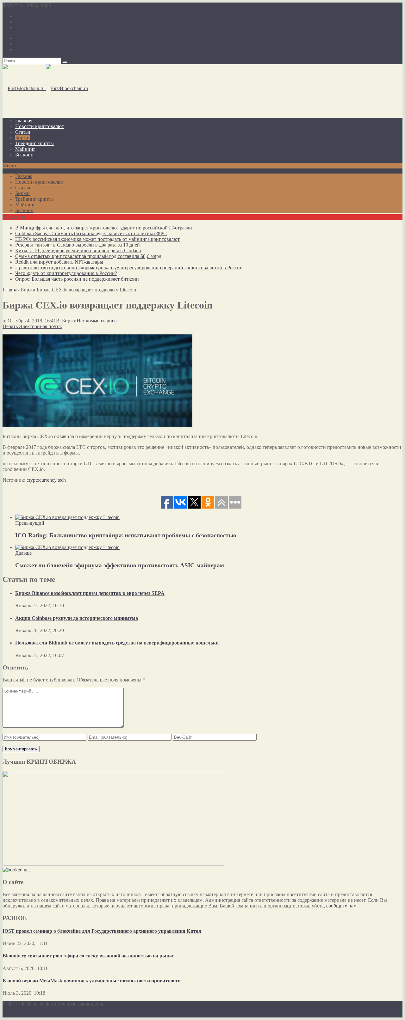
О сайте (23, 16)
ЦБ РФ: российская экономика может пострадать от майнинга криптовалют (97, 239)
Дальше (23, 553)
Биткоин (24, 154)
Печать (10, 326)
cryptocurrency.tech (46, 480)
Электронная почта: (40, 326)
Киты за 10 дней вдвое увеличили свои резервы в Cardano (78, 250)
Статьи (22, 132)
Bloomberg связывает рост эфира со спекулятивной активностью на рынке (88, 955)
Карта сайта (28, 21)
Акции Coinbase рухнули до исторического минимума (76, 618)
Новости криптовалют (39, 126)
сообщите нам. (342, 905)
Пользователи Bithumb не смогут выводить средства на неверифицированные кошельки (117, 642)
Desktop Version (19, 1014)
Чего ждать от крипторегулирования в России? (66, 273)
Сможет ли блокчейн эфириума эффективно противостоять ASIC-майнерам (119, 565)
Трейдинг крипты (34, 143)
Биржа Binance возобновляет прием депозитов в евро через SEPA (90, 593)
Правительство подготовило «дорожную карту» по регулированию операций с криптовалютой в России (129, 267)
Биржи (22, 137)
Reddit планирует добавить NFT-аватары (59, 262)
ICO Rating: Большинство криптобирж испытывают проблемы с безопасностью (125, 535)
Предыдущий (29, 523)
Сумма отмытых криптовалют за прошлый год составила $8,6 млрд (88, 256)
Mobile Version (52, 1014)
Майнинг (25, 149)
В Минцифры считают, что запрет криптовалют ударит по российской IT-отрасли (103, 227)
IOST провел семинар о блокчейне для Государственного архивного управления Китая (102, 931)
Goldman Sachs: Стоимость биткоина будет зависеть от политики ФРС (91, 233)
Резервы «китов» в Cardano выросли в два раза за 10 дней (77, 244)
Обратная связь (31, 27)
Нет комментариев (97, 320)
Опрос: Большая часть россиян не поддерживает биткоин (77, 279)
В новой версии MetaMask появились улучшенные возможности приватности (92, 980)
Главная (23, 120)
